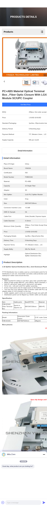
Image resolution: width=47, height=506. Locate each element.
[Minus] (44, 454)
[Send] (44, 502)
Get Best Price (25, 104)
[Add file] (2, 502)
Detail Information (25, 151)
